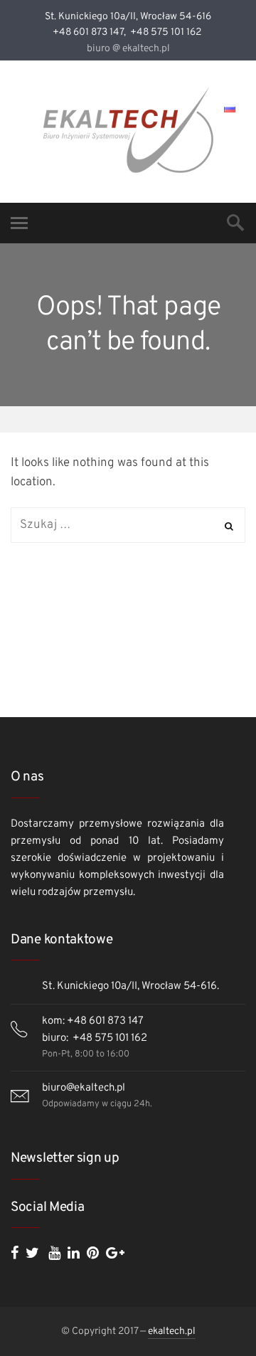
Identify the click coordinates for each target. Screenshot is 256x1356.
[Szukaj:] (128, 525)
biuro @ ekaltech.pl (128, 49)
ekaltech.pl (172, 1331)
